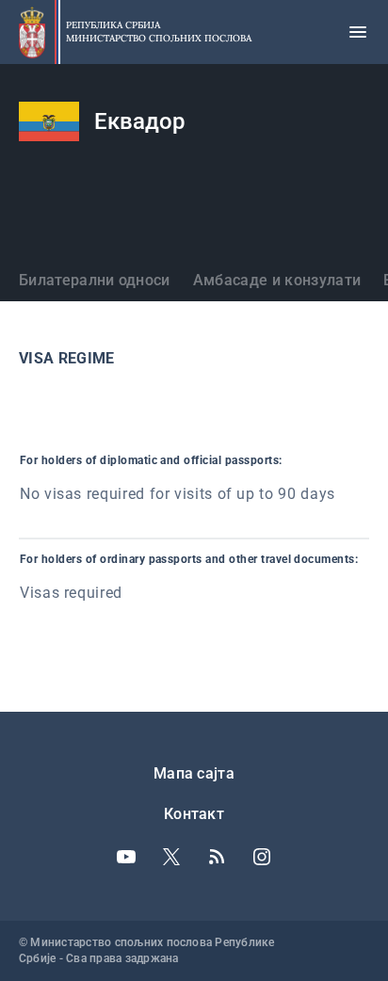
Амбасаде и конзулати (277, 280)
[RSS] (216, 856)
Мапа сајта (194, 773)
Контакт (194, 814)
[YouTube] (126, 856)
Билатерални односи (94, 280)
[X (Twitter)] (171, 856)
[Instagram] (262, 856)
